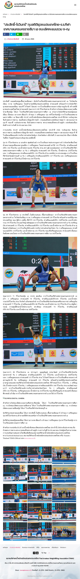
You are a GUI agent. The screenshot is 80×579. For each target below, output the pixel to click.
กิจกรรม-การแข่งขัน (28, 547)
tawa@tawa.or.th (26, 570)
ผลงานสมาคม (45, 547)
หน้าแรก (5, 547)
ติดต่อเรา (63, 547)
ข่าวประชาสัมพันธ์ (13, 39)
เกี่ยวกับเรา (55, 547)
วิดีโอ (37, 547)
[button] (75, 5)
